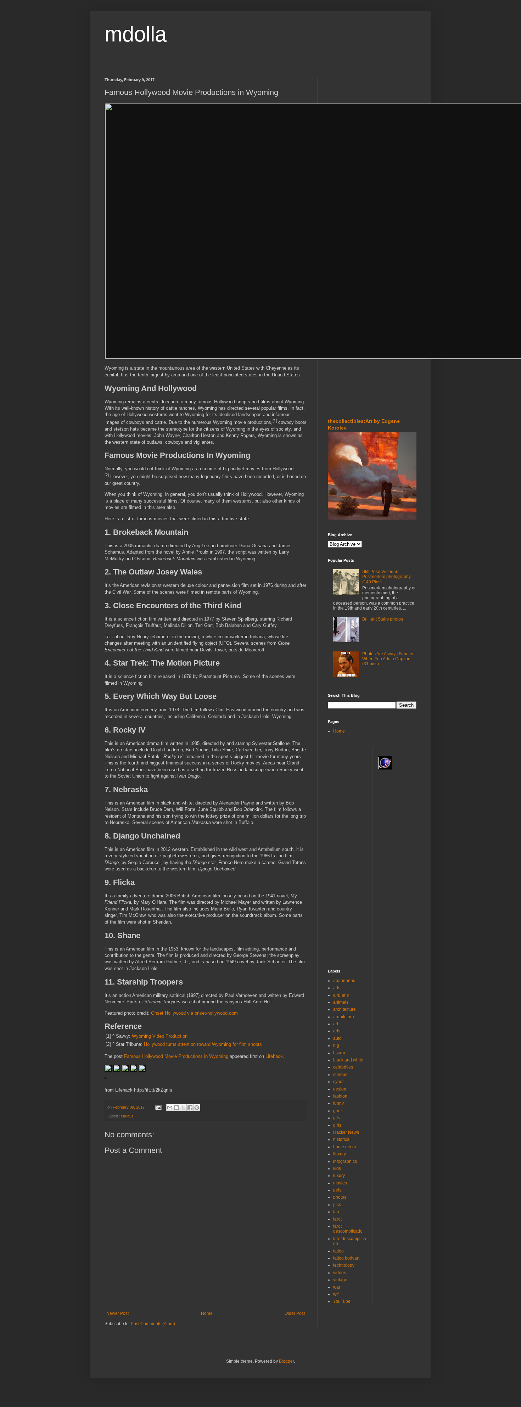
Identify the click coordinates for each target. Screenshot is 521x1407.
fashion (340, 1096)
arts (336, 1030)
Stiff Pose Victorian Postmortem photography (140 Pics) (386, 576)
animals (340, 1002)
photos (339, 1197)
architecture (344, 1009)
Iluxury (339, 1153)
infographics (345, 1161)
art (335, 1023)
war (336, 1287)
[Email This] (169, 1107)
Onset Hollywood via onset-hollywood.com (194, 1013)
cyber (338, 1081)
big (336, 1045)
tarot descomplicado (348, 1229)
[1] (275, 421)
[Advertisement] (349, 120)
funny (338, 1103)
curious (127, 1116)
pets (337, 1190)
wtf (335, 1294)
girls (337, 1125)
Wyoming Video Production (159, 1036)
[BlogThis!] (176, 1107)
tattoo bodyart (346, 1258)
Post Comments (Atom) (153, 1323)
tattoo (338, 1251)
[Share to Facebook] (190, 1107)
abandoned (344, 980)
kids (337, 1168)
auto (337, 1038)
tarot (337, 1219)
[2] (107, 475)
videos (339, 1272)
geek (338, 1110)
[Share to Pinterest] (196, 1107)
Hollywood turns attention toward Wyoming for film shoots (203, 1044)
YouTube (342, 1301)
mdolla (136, 34)
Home (207, 1313)
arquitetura (343, 1016)
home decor (344, 1146)
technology (343, 1265)
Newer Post (117, 1313)
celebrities (343, 1067)
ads (336, 987)
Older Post (295, 1313)
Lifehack (274, 1056)
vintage (340, 1279)
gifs (336, 1117)
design (339, 1089)
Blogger (286, 1361)
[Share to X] (183, 1107)
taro (337, 1211)
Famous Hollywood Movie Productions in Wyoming (176, 1056)
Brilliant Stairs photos (382, 619)
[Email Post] (158, 1107)
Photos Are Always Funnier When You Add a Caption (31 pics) (388, 659)
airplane (341, 995)
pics (337, 1204)
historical (342, 1139)
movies (340, 1183)
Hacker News (346, 1132)
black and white (348, 1060)
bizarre (340, 1052)
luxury (339, 1175)
